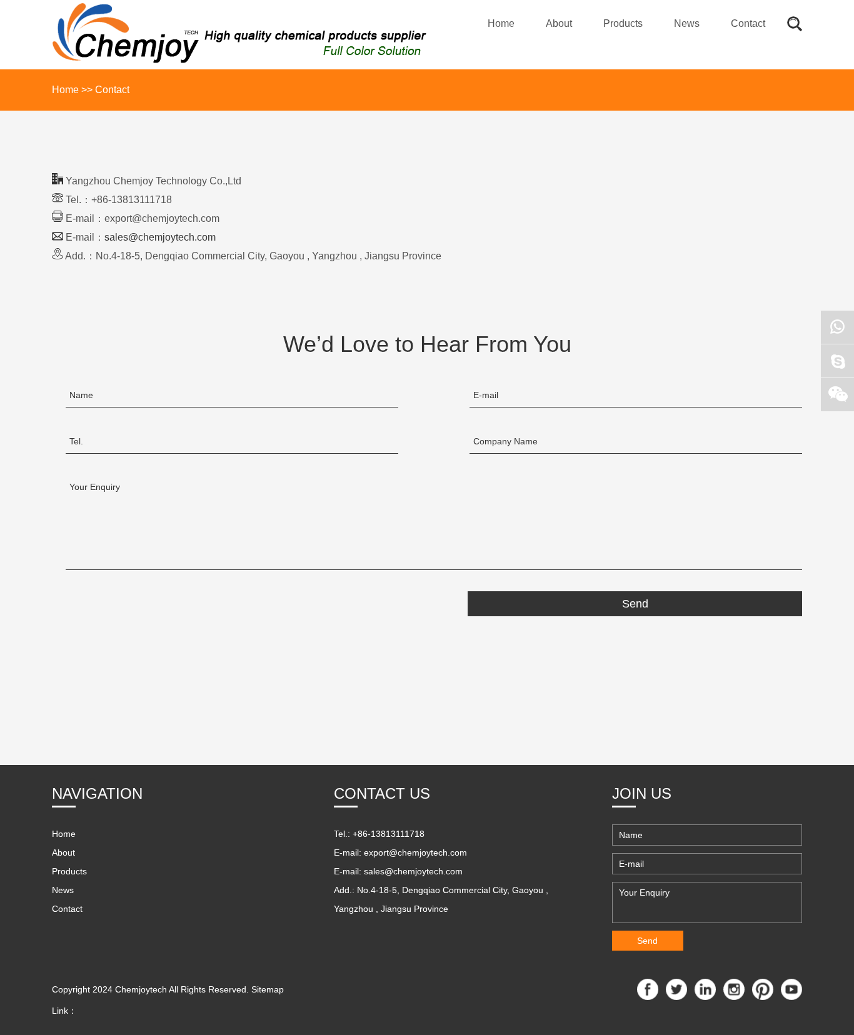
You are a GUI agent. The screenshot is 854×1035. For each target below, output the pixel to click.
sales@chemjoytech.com (160, 237)
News (687, 23)
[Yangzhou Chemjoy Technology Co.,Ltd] (239, 34)
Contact (748, 23)
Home (501, 23)
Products (623, 23)
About (559, 23)
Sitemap (267, 989)
